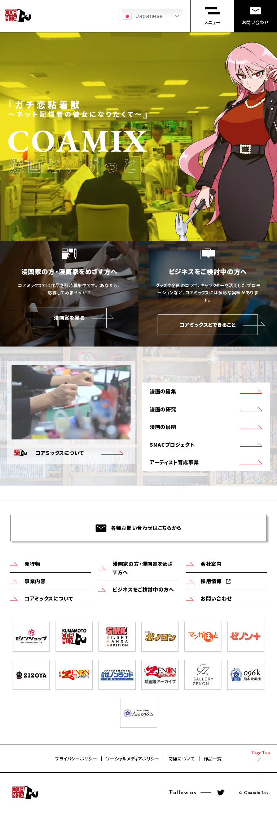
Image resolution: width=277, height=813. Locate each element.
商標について (181, 758)
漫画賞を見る (69, 317)
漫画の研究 (163, 409)
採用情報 (211, 581)
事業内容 (35, 581)
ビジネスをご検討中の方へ (143, 589)
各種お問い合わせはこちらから (146, 527)
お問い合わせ (216, 598)
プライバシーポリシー (76, 758)
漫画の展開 (163, 426)
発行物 (32, 563)
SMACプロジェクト (172, 444)
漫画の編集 (163, 391)
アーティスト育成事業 (174, 462)
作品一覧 (213, 758)
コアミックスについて (49, 598)
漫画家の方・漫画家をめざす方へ (143, 568)
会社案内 (211, 563)
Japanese (149, 16)
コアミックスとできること (208, 324)
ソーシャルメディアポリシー (132, 758)
